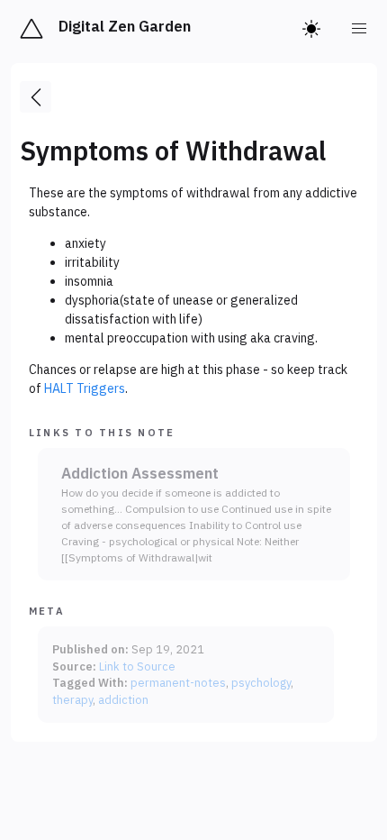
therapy (72, 699)
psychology (261, 682)
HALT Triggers (84, 388)
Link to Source (137, 666)
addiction (123, 699)
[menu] (360, 29)
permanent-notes (178, 682)
